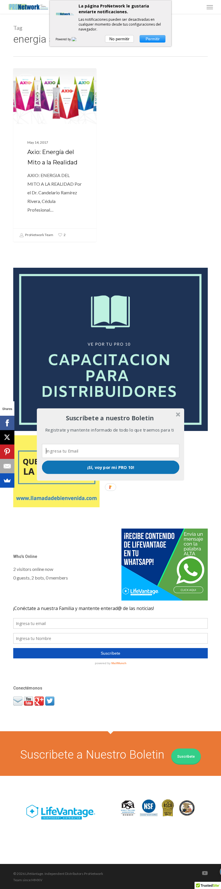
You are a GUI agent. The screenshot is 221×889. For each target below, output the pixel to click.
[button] (110, 418)
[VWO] (77, 39)
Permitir (153, 39)
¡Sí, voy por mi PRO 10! (110, 467)
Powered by (64, 39)
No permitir (119, 39)
